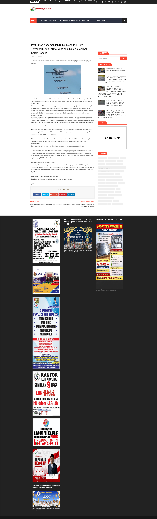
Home (33, 20)
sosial (116, 201)
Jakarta (102, 180)
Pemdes (117, 192)
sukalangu (102, 204)
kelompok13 (118, 180)
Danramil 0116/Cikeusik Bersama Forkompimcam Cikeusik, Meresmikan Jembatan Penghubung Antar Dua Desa (77, 2)
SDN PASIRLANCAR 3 (105, 201)
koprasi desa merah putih (108, 186)
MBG (118, 189)
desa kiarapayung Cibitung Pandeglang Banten (108, 167)
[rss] (115, 2)
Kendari (101, 183)
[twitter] (99, 2)
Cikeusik (101, 164)
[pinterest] (106, 2)
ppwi (119, 195)
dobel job (102, 171)
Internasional (116, 177)
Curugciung (118, 164)
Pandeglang (103, 192)
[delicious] (125, 2)
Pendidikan (112, 195)
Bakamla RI (102, 158)
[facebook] (96, 2)
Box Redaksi (42, 20)
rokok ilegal (108, 198)
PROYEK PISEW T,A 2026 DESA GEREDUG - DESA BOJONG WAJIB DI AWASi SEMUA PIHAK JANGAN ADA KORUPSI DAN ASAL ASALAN (112, 79)
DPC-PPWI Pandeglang (106, 174)
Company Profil (55, 20)
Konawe (121, 183)
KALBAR (109, 180)
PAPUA (111, 192)
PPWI (100, 198)
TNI (109, 204)
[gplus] (102, 2)
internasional (104, 177)
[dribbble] (112, 2)
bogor (123, 158)
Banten (111, 158)
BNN (117, 158)
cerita (119, 161)
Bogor (101, 161)
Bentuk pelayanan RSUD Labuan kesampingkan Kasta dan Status (115, 70)
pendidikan (102, 195)
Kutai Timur (103, 189)
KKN (115, 183)
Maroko (111, 189)
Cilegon (109, 164)
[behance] (118, 2)
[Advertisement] (94, 11)
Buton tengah (110, 161)
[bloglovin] (109, 2)
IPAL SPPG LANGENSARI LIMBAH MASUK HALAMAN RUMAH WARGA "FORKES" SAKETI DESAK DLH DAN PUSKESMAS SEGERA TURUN (111, 104)
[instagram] (121, 2)
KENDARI (109, 183)
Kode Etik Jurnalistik (71, 20)
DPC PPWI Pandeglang (115, 171)
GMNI (117, 174)
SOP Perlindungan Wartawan (93, 20)
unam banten (117, 204)
